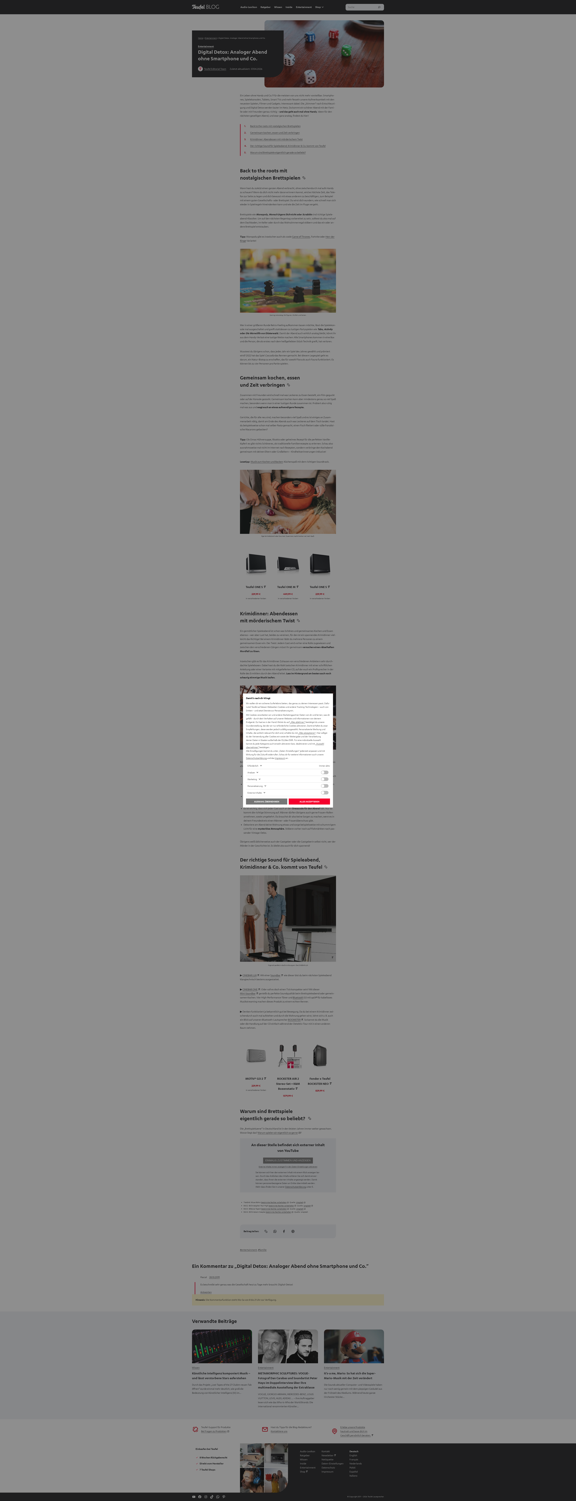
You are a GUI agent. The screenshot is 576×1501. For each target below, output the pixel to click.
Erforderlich (253, 765)
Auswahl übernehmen (266, 801)
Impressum (280, 758)
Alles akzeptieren (309, 801)
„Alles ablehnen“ (297, 722)
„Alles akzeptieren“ (307, 732)
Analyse (251, 772)
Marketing (252, 779)
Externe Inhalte (255, 792)
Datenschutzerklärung (256, 758)
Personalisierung (255, 786)
